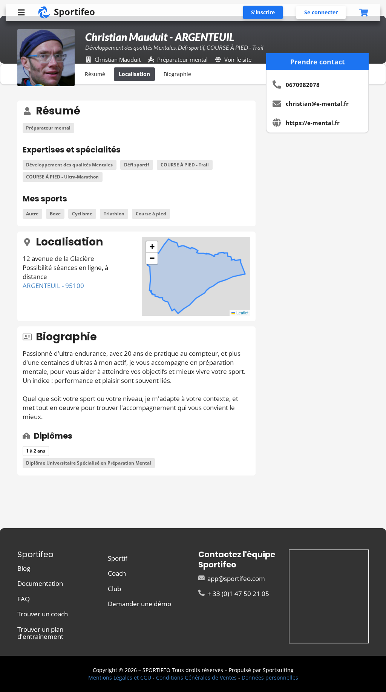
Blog (23, 569)
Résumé (95, 74)
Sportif (117, 558)
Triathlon (114, 213)
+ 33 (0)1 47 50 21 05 (237, 593)
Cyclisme (82, 213)
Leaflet (241, 313)
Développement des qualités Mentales (69, 165)
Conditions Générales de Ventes (196, 677)
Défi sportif (136, 165)
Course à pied (151, 213)
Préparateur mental (48, 128)
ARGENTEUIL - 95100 (53, 285)
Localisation (134, 74)
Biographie (177, 74)
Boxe (55, 213)
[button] (152, 247)
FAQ (23, 598)
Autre (32, 213)
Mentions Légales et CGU (119, 677)
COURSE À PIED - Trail (185, 165)
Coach (117, 573)
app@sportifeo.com (235, 579)
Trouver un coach (42, 614)
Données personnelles (270, 677)
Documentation (40, 583)
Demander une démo (139, 603)
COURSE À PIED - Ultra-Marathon (62, 177)
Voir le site (237, 60)
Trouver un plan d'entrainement (40, 632)
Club (114, 588)
